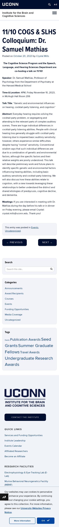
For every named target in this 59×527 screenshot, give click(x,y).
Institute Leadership (15, 440)
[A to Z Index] (55, 4)
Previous (15, 242)
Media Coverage (13, 314)
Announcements (13, 288)
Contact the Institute (25, 417)
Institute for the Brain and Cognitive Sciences (17, 14)
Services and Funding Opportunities (24, 435)
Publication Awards (25, 339)
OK (44, 520)
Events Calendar (13, 445)
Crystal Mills (42, 56)
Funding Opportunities (17, 309)
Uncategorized (13, 230)
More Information (22, 520)
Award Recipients (14, 293)
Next (47, 242)
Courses (9, 298)
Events (34, 227)
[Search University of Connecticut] (49, 4)
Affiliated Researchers (16, 451)
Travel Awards (30, 352)
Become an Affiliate (15, 456)
